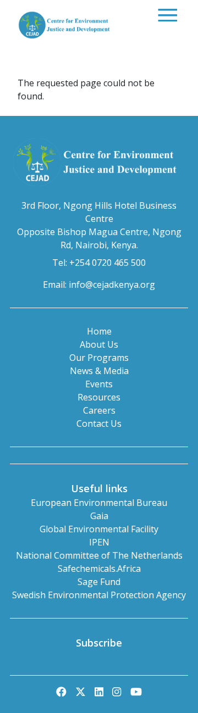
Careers (99, 410)
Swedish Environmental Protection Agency (99, 595)
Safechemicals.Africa (99, 568)
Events (99, 384)
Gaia (99, 516)
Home (99, 331)
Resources (99, 397)
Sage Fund (99, 582)
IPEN (99, 542)
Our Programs (99, 358)
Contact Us (99, 423)
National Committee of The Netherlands (99, 555)
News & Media (99, 371)
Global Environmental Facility (99, 529)
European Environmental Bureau (99, 503)
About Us (99, 344)
